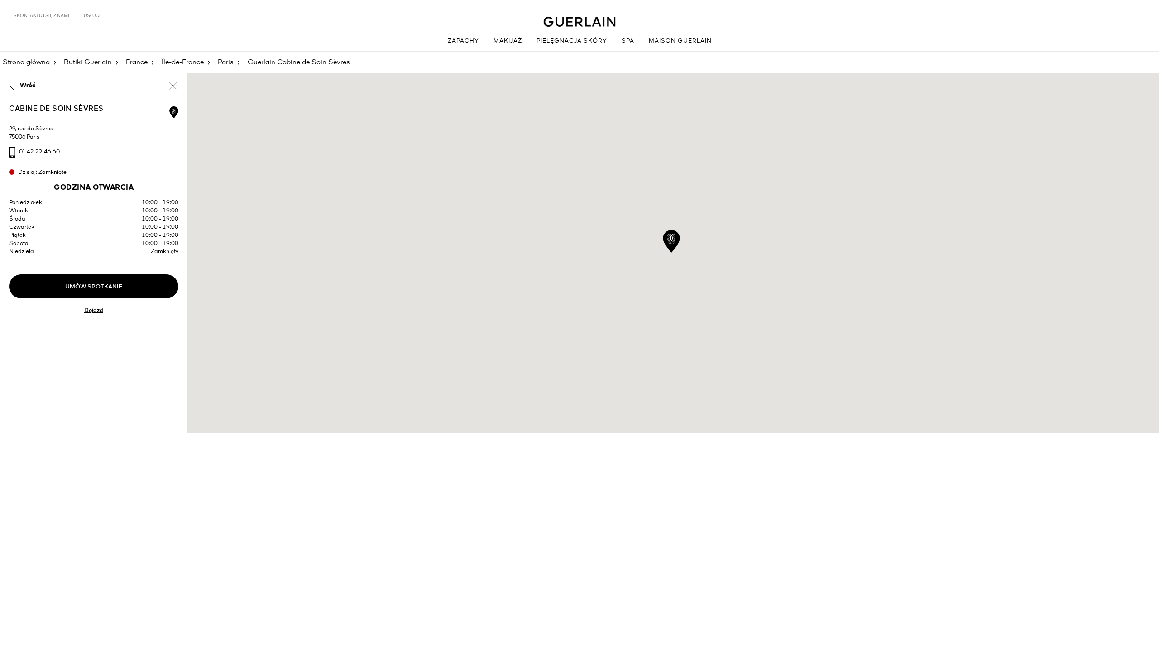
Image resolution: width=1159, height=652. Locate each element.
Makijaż (507, 41)
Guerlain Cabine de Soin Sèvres (299, 62)
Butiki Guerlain (88, 62)
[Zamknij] (173, 85)
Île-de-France (183, 62)
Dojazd (93, 310)
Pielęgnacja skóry (571, 41)
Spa (628, 41)
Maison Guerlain (680, 41)
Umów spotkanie (93, 287)
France (137, 62)
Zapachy (463, 41)
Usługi (92, 16)
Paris (226, 62)
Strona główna (26, 62)
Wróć (27, 85)
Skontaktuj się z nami (41, 16)
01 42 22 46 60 (39, 152)
